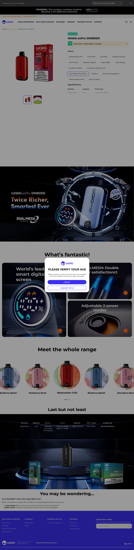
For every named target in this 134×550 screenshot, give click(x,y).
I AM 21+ (67, 282)
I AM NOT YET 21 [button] (67, 288)
